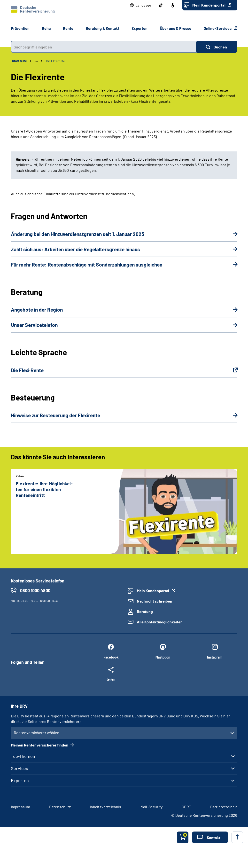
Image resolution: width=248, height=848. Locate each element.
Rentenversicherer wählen (36, 732)
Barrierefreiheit (223, 806)
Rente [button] (68, 28)
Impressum (20, 806)
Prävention (20, 28)
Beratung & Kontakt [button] (102, 28)
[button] (140, 5)
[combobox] (103, 47)
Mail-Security (151, 806)
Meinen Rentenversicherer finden (40, 745)
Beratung (145, 611)
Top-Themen (23, 756)
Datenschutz (60, 806)
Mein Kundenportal (209, 5)
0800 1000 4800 (35, 590)
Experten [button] (139, 28)
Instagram (214, 657)
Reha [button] (46, 28)
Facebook (111, 657)
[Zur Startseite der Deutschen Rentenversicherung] (32, 9)
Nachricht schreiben (154, 601)
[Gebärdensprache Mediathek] (160, 5)
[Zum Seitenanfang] (237, 837)
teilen (111, 679)
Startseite (19, 61)
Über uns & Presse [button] (175, 28)
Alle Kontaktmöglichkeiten (160, 622)
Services (19, 768)
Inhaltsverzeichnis (105, 806)
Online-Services (218, 28)
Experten (20, 780)
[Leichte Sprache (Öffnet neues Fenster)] (172, 5)
